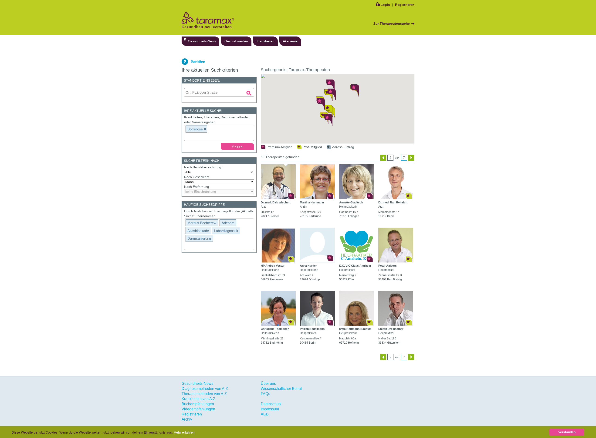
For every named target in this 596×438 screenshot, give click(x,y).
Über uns (268, 383)
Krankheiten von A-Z (198, 399)
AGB (265, 414)
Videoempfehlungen (198, 409)
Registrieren (404, 5)
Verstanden (567, 432)
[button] (329, 111)
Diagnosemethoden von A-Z (205, 389)
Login (385, 5)
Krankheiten (265, 41)
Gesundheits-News (202, 41)
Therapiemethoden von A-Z (204, 394)
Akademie (290, 41)
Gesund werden (236, 41)
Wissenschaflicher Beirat (281, 389)
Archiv (187, 419)
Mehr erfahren (184, 432)
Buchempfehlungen (198, 404)
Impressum (270, 409)
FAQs (265, 394)
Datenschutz (271, 404)
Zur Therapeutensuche (391, 23)
